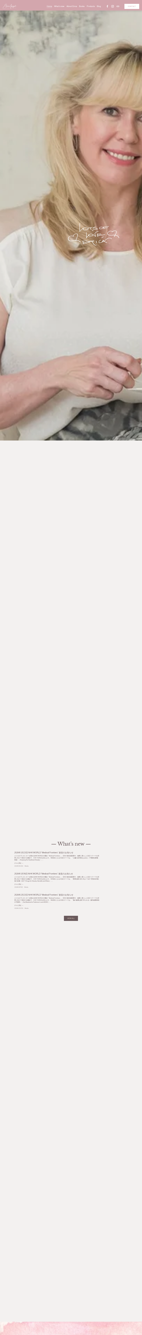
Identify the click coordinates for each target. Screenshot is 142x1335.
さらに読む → (18, 863)
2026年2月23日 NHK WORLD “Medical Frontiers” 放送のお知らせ (43, 895)
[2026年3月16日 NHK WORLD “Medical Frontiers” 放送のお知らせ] (35, 871)
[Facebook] (107, 6)
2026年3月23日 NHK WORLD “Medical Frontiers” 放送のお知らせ (43, 852)
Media (26, 866)
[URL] (117, 6)
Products (91, 6)
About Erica (72, 6)
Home (49, 6)
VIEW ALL (71, 918)
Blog (99, 6)
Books (82, 6)
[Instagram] (112, 6)
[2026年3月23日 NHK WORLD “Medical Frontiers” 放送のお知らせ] (35, 850)
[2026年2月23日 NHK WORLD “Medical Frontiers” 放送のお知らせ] (35, 893)
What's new (59, 6)
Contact (132, 6)
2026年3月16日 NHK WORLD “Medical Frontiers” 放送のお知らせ (43, 874)
